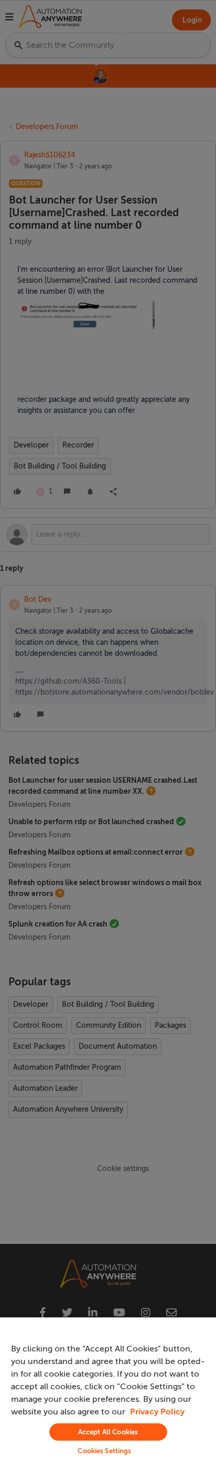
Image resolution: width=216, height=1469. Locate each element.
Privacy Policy (157, 1412)
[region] (108, 1393)
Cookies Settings (104, 1451)
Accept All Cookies (108, 1432)
